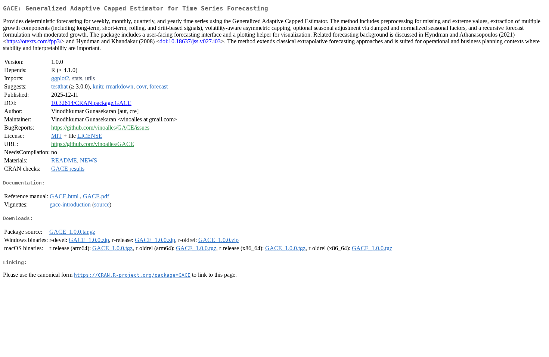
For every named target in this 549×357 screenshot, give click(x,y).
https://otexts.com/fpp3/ (33, 41)
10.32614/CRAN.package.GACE (91, 103)
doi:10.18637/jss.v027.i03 (190, 41)
